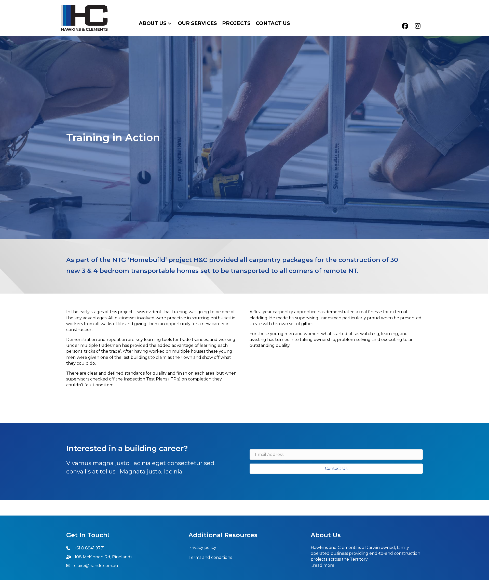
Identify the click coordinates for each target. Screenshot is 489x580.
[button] (170, 23)
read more (323, 565)
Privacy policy (202, 547)
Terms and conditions (210, 557)
